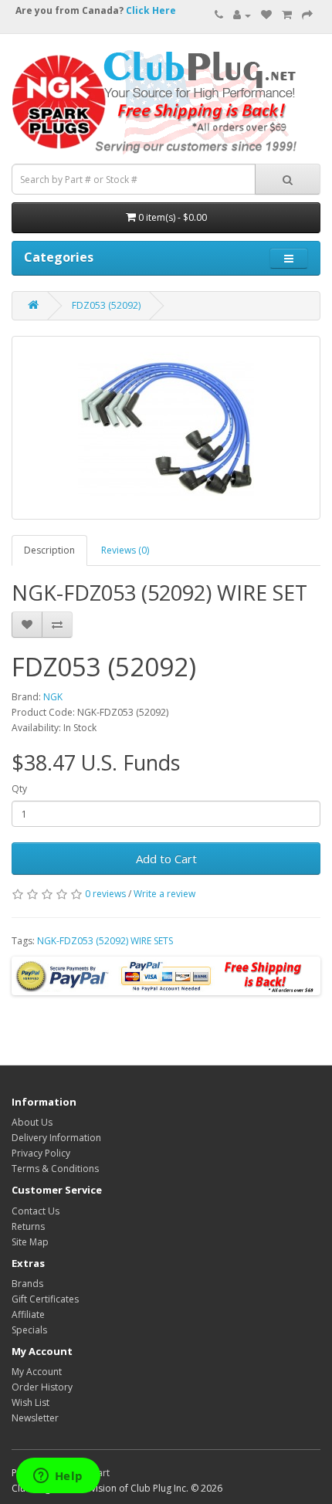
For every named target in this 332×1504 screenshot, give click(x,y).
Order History (42, 1387)
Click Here (151, 10)
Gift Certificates (45, 1299)
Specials (29, 1329)
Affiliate (28, 1314)
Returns (28, 1226)
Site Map (30, 1241)
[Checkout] (307, 15)
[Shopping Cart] (287, 15)
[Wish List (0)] (266, 15)
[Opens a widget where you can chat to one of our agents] (57, 1477)
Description (49, 550)
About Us (32, 1122)
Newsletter (35, 1417)
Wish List (30, 1402)
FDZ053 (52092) (106, 305)
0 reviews (105, 893)
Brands (27, 1283)
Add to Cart (166, 858)
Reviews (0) (125, 550)
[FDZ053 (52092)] (166, 428)
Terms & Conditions (55, 1168)
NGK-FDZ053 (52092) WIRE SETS (105, 940)
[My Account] (242, 15)
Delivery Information (56, 1137)
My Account (37, 1371)
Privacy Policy (41, 1153)
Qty (19, 788)
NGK (53, 696)
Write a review (164, 893)
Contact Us (35, 1211)
